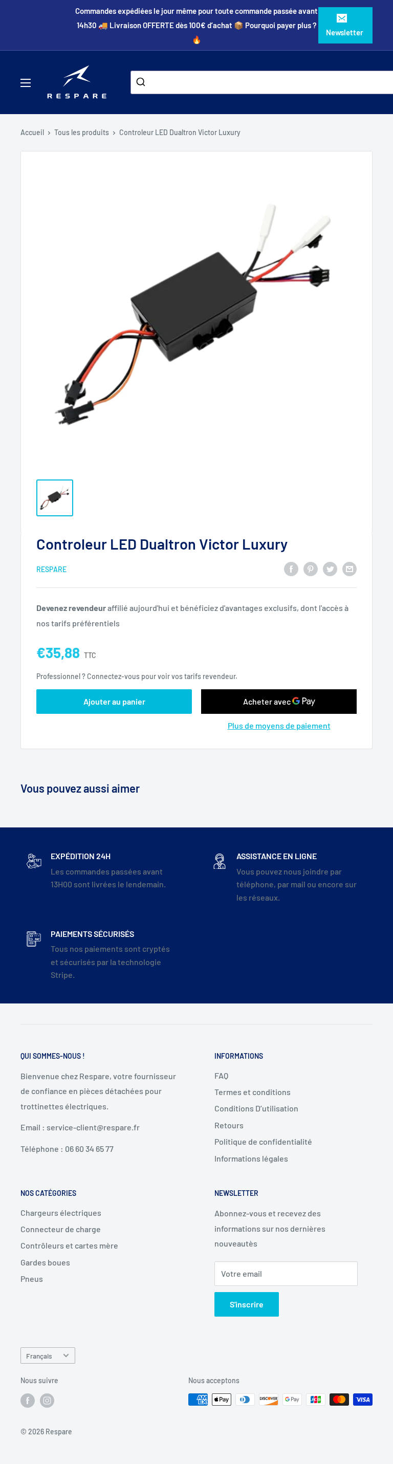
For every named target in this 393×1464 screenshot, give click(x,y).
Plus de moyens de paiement (279, 725)
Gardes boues (45, 1262)
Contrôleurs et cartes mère (69, 1245)
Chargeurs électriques (60, 1212)
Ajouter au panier (114, 701)
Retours (229, 1125)
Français (39, 1355)
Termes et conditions (252, 1092)
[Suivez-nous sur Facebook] (27, 1400)
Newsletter (344, 32)
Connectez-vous (113, 676)
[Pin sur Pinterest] (310, 569)
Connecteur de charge (60, 1229)
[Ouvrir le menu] (25, 83)
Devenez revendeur (71, 608)
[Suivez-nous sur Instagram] (47, 1400)
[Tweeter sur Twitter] (330, 569)
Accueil (32, 132)
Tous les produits (81, 132)
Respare (51, 569)
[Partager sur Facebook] (291, 569)
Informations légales (251, 1158)
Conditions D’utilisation (256, 1108)
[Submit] (142, 82)
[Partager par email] (349, 569)
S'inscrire (247, 1304)
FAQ (221, 1075)
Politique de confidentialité (263, 1141)
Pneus (31, 1278)
